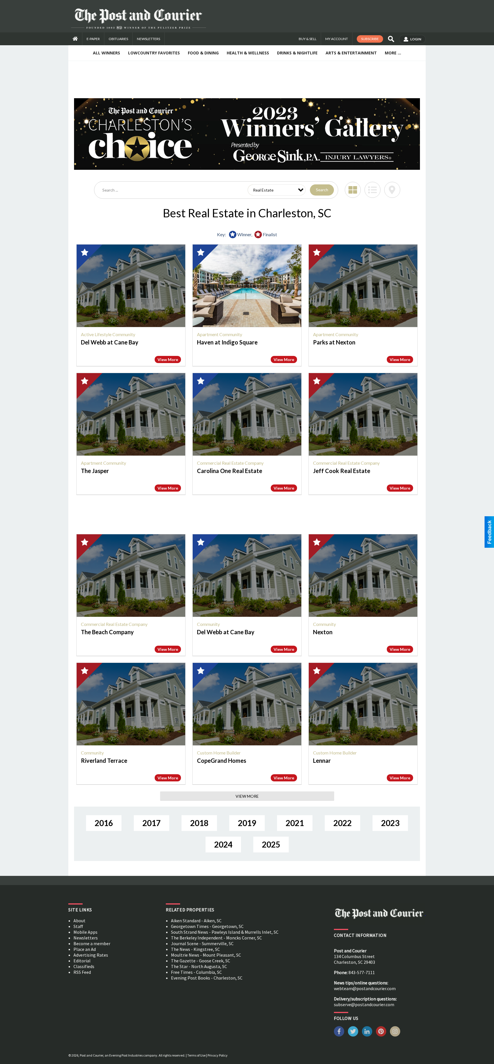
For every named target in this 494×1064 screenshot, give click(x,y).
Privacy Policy (218, 1055)
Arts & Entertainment (351, 53)
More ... (393, 53)
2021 (295, 823)
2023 (390, 823)
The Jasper (95, 470)
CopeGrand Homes (221, 760)
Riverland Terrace (104, 760)
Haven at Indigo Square (227, 342)
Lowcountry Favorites (154, 53)
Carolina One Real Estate (229, 470)
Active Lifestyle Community (108, 334)
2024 (223, 844)
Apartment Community (219, 334)
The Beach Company (107, 631)
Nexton (322, 631)
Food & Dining (203, 53)
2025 (271, 844)
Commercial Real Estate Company (230, 463)
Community (208, 624)
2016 (104, 823)
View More (168, 359)
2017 (151, 823)
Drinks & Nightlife (297, 53)
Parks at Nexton (334, 342)
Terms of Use (196, 1055)
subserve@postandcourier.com (364, 1004)
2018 (199, 823)
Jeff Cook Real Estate (341, 470)
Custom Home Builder (219, 752)
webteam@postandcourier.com (365, 988)
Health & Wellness (248, 53)
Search (322, 189)
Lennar (322, 760)
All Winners (106, 53)
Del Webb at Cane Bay (109, 342)
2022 (342, 823)
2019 (247, 823)
